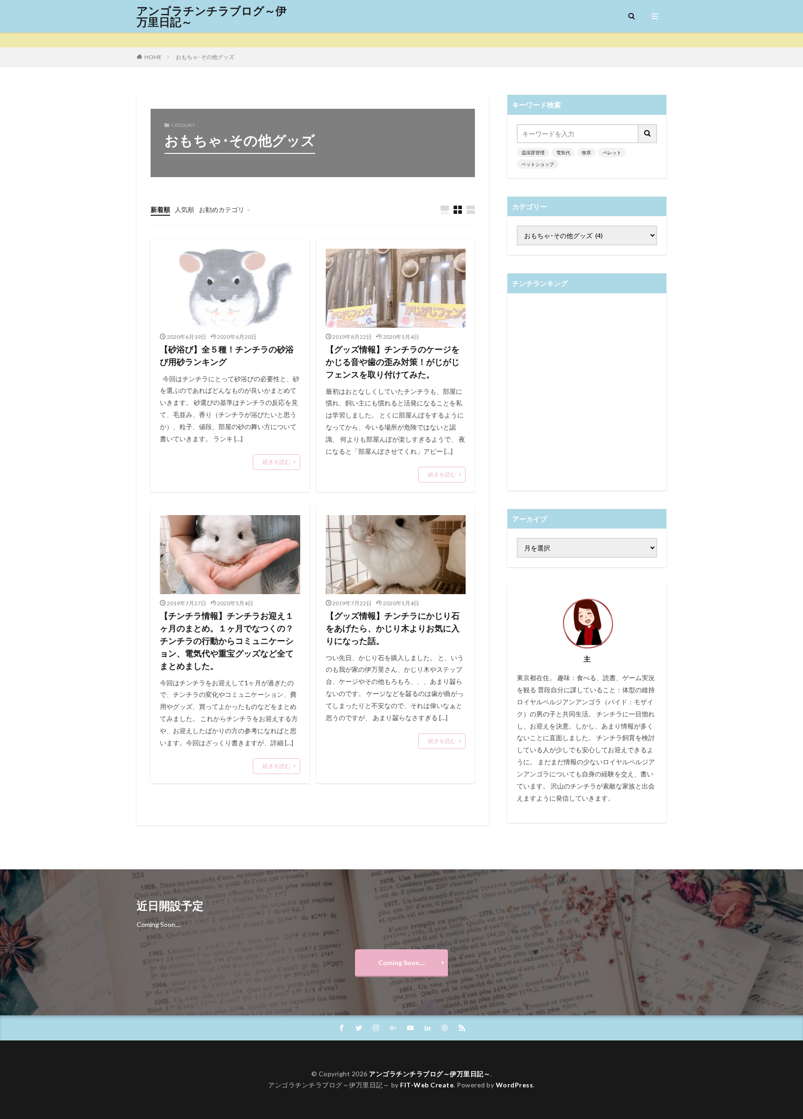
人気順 (184, 209)
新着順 (160, 209)
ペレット (612, 152)
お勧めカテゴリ (221, 209)
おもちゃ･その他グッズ (205, 56)
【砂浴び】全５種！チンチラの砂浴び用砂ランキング (227, 355)
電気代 (563, 152)
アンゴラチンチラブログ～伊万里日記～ (212, 16)
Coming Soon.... (401, 963)
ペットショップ (537, 164)
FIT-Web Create (427, 1085)
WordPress (514, 1085)
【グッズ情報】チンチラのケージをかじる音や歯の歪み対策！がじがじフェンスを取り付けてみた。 (393, 361)
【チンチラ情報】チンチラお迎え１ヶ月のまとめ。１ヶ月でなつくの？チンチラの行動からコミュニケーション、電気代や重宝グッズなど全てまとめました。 (227, 640)
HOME (153, 57)
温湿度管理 (533, 152)
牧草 (586, 152)
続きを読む (276, 461)
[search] (647, 133)
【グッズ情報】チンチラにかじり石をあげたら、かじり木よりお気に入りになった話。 (393, 628)
